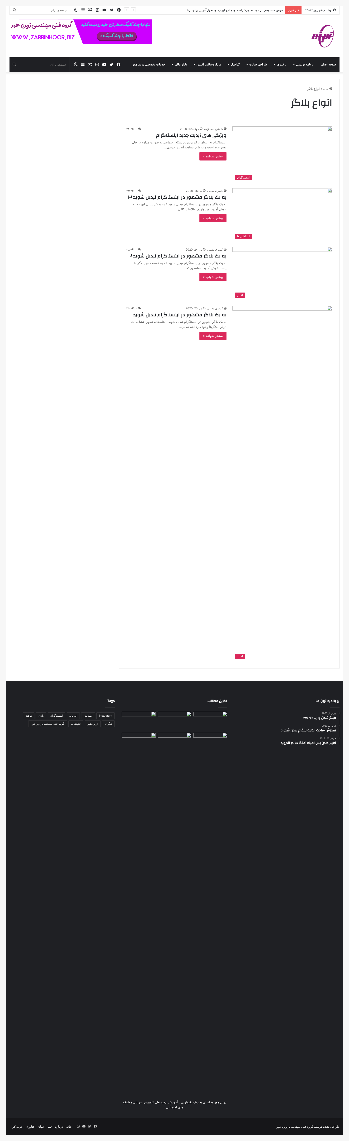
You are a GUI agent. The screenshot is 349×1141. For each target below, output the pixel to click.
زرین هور (92, 723)
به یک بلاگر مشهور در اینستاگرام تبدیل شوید (179, 314)
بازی (41, 715)
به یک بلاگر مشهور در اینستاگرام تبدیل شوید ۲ (177, 256)
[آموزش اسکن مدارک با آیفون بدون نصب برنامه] (210, 721)
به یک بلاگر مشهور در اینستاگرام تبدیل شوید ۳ (177, 197)
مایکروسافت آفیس (209, 64)
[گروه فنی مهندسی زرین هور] (325, 36)
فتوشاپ (76, 723)
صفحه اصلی (328, 64)
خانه (326, 89)
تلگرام (108, 723)
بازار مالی (180, 64)
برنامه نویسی (305, 64)
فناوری (30, 1126)
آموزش (88, 715)
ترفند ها (282, 64)
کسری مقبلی (215, 190)
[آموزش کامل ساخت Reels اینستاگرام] (174, 721)
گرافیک (235, 64)
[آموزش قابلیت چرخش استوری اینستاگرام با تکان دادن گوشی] (210, 742)
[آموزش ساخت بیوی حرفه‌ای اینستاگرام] (139, 721)
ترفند (29, 715)
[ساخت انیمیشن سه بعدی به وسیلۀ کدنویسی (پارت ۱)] (139, 910)
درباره (59, 1126)
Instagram (105, 715)
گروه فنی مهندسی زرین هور (47, 723)
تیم (50, 1126)
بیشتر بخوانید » (213, 156)
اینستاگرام (56, 715)
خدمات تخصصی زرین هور (148, 64)
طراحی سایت (258, 64)
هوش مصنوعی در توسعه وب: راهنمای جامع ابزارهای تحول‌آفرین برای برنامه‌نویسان (228, 10)
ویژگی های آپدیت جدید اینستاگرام (191, 135)
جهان (41, 1126)
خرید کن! (17, 1126)
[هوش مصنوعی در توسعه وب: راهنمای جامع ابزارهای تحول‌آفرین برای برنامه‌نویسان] (174, 742)
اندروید (73, 715)
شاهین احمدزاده (213, 129)
